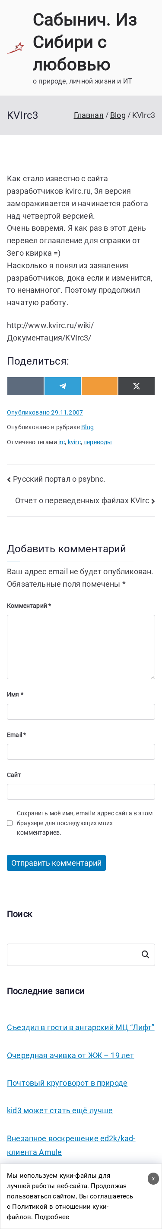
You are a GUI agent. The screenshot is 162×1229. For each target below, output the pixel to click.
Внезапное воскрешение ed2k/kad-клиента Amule (71, 1145)
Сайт (14, 774)
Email (16, 734)
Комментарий (29, 605)
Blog (87, 427)
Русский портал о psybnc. (59, 478)
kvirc (74, 442)
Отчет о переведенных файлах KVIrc (82, 500)
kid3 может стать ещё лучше (60, 1110)
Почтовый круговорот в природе (67, 1082)
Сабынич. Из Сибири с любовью (85, 41)
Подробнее (52, 1217)
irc (61, 442)
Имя (15, 694)
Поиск (146, 954)
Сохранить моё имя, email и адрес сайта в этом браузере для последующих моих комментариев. (84, 823)
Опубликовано (45, 412)
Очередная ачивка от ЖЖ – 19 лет (70, 1055)
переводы (97, 442)
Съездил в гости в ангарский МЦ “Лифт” (81, 1027)
